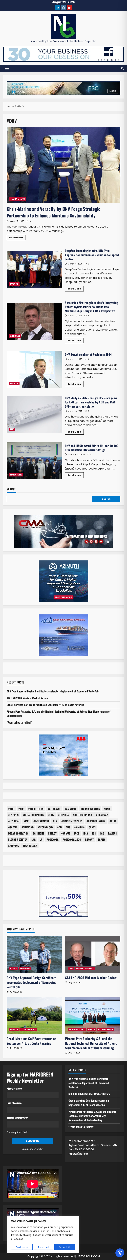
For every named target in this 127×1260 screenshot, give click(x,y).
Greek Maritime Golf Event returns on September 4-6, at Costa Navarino (45, 705)
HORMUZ (65, 833)
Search (11, 489)
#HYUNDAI (14, 821)
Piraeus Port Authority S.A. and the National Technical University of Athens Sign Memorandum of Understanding (91, 1043)
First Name (14, 1089)
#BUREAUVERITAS (90, 809)
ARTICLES (15, 336)
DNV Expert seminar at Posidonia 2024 (34, 369)
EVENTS (14, 284)
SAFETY (101, 839)
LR (41, 839)
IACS (76, 833)
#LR (55, 821)
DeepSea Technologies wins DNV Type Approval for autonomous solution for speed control (34, 269)
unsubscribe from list (32, 1149)
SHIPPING (13, 846)
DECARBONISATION (18, 833)
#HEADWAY (102, 815)
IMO (102, 833)
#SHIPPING (27, 827)
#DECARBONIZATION (33, 815)
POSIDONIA (53, 839)
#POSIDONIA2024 (95, 821)
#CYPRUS (13, 815)
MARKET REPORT (85, 968)
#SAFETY (12, 827)
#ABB (11, 809)
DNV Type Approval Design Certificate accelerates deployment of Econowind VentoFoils (53, 691)
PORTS (91, 1029)
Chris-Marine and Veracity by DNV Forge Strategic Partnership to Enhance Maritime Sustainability (53, 212)
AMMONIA (79, 827)
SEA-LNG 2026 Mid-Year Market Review (27, 698)
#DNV (51, 815)
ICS (94, 833)
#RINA (112, 821)
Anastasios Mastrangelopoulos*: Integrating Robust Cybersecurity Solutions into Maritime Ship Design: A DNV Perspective (34, 321)
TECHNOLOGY (17, 198)
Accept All (64, 1247)
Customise (22, 1247)
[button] (6, 68)
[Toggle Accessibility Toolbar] (120, 1253)
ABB (59, 827)
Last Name (14, 1103)
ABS (68, 827)
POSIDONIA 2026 (72, 839)
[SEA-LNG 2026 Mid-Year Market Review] (92, 954)
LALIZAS (112, 833)
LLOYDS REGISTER (17, 839)
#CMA (107, 809)
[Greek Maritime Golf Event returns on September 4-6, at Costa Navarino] (34, 1015)
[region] (43, 1234)
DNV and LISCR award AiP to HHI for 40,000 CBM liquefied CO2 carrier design (34, 460)
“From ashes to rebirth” (19, 722)
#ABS (21, 809)
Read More (17, 238)
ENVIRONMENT (77, 1029)
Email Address (17, 1118)
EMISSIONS (16, 474)
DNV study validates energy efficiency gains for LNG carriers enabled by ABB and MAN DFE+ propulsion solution (34, 414)
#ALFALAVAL (54, 809)
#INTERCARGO (41, 821)
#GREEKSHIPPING (82, 815)
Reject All (43, 1247)
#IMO (26, 821)
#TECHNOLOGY (45, 827)
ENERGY (52, 833)
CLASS (92, 827)
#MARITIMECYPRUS (71, 821)
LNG (12, 429)
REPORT (89, 839)
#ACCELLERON (35, 809)
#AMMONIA (71, 809)
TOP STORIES (28, 1029)
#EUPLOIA (63, 815)
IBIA (85, 833)
